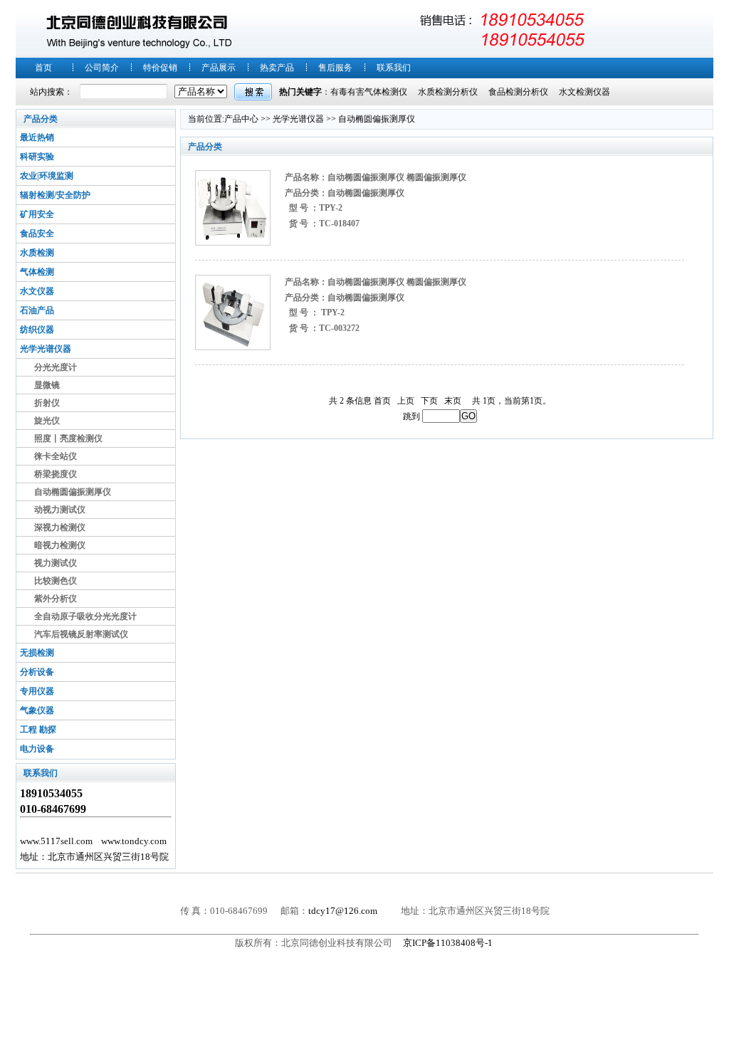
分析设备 (37, 672)
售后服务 (335, 68)
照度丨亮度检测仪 (68, 438)
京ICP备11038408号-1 (449, 942)
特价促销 (160, 68)
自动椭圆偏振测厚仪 (72, 492)
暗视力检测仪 (59, 545)
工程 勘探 (38, 730)
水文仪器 (37, 291)
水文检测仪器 (584, 92)
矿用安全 (37, 214)
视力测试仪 (55, 563)
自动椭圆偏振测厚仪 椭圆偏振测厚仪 (396, 177)
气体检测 (37, 272)
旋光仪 (47, 421)
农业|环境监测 (46, 176)
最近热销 (37, 137)
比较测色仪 (55, 581)
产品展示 (218, 68)
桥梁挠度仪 (55, 474)
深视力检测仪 (59, 527)
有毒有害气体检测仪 (368, 92)
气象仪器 (37, 710)
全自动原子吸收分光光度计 (85, 616)
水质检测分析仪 (448, 92)
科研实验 (37, 157)
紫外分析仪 (55, 599)
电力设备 (37, 749)
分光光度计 (55, 367)
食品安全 (37, 233)
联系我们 (394, 68)
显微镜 (47, 385)
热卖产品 (277, 68)
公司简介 (102, 68)
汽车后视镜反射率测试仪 (81, 634)
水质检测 (37, 253)
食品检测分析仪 (518, 92)
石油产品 (37, 310)
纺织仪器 (37, 330)
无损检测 (37, 653)
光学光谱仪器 (45, 349)
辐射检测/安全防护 (55, 195)
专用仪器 (37, 691)
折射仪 (47, 403)
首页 (43, 68)
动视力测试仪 (59, 510)
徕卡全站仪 (55, 456)
